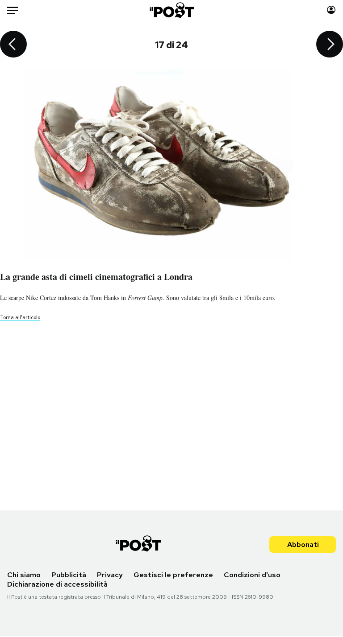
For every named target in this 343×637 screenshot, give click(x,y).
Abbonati (303, 544)
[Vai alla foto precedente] (13, 45)
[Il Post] (171, 10)
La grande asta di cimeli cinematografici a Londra (96, 276)
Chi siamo (24, 574)
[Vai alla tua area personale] (331, 10)
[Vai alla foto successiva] (329, 45)
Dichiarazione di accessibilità (57, 584)
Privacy (110, 574)
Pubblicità (68, 574)
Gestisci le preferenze (173, 574)
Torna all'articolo (20, 317)
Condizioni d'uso (252, 574)
